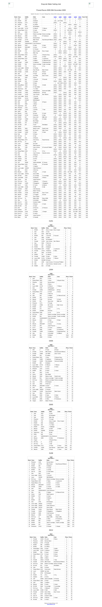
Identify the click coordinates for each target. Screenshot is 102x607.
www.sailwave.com (51, 604)
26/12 (79, 17)
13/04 (60, 17)
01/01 (55, 17)
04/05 (65, 17)
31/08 (75, 17)
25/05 (70, 17)
